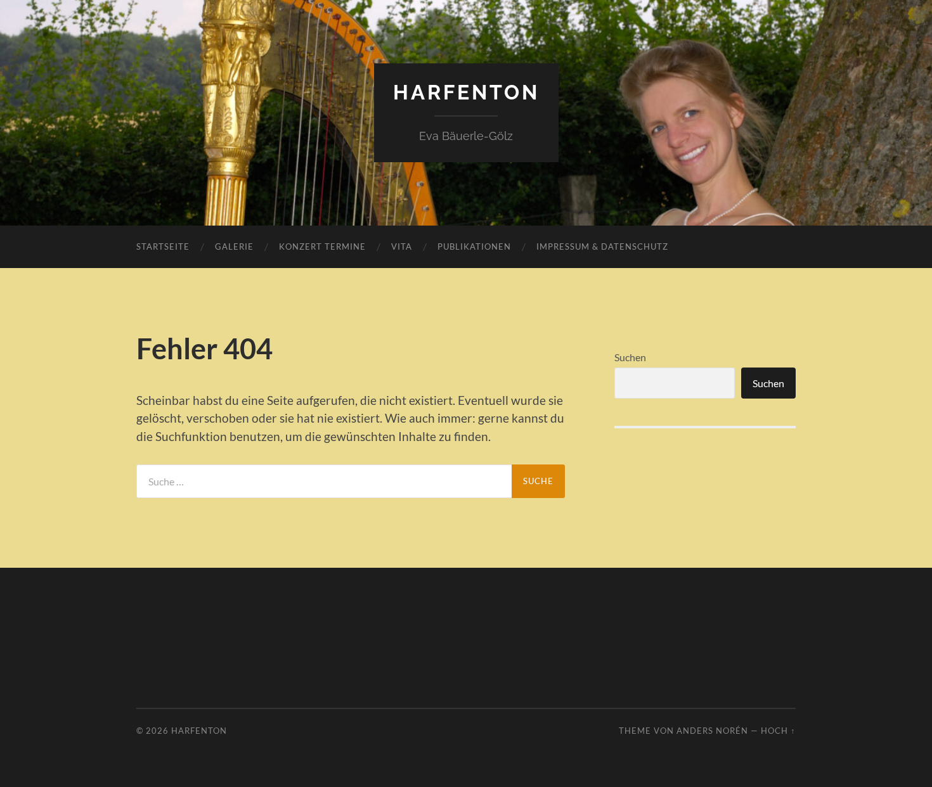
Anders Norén (712, 731)
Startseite (163, 246)
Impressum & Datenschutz (602, 246)
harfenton (466, 92)
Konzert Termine (322, 246)
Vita (401, 246)
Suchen (630, 357)
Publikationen (474, 246)
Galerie (234, 246)
